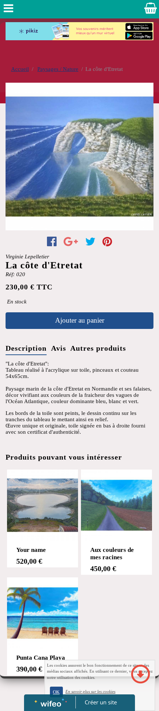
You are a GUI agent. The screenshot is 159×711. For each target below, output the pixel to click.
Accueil (20, 69)
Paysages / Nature (57, 69)
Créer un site (101, 702)
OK (56, 692)
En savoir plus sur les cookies (90, 691)
